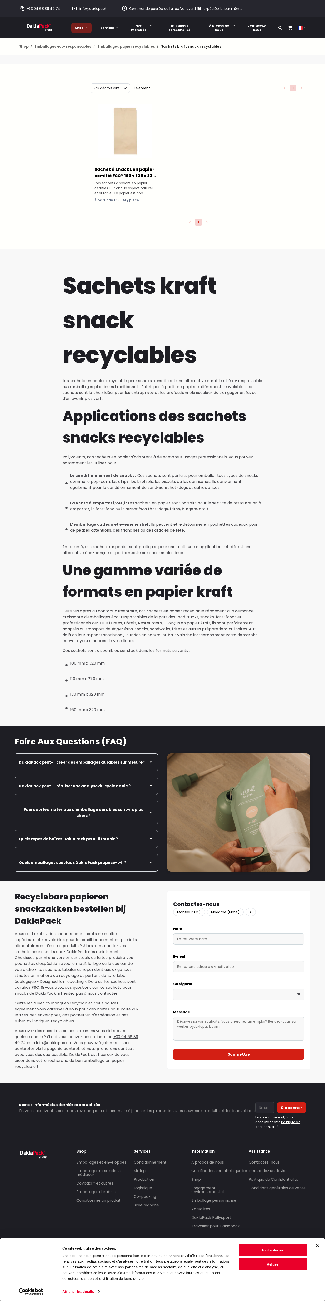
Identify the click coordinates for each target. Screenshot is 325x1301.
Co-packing (145, 1196)
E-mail (179, 956)
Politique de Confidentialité (273, 1179)
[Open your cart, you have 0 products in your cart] (290, 27)
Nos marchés (138, 28)
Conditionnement (150, 1162)
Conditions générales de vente (277, 1188)
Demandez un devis (267, 1171)
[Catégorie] (238, 994)
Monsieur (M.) (189, 912)
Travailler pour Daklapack (215, 1226)
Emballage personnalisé (179, 28)
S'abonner (291, 1107)
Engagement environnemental (207, 1190)
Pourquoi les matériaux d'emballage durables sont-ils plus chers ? (83, 812)
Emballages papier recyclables (128, 46)
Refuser (273, 1264)
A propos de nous (207, 1162)
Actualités (200, 1209)
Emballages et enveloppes (101, 1162)
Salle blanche (146, 1205)
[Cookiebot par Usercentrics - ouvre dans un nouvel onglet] (31, 1291)
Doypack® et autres (94, 1183)
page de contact (63, 1048)
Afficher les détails (78, 1292)
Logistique (143, 1188)
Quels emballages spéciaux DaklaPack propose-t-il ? (72, 862)
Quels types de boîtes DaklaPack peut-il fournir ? (68, 839)
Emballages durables (96, 1192)
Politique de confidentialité (277, 1124)
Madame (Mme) (225, 912)
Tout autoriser (273, 1250)
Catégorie (182, 984)
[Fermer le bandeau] (317, 1245)
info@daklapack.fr (94, 8)
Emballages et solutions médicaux (98, 1172)
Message (181, 1012)
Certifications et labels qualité (219, 1171)
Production (144, 1179)
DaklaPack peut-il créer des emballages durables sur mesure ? (82, 762)
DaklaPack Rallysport (211, 1217)
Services (107, 28)
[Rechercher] (280, 27)
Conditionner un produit (98, 1200)
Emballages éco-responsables (65, 46)
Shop (79, 28)
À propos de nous (219, 28)
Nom (177, 928)
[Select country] (302, 28)
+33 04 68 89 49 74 (43, 8)
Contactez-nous (257, 28)
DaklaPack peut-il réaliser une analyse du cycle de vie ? (75, 786)
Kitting (140, 1171)
